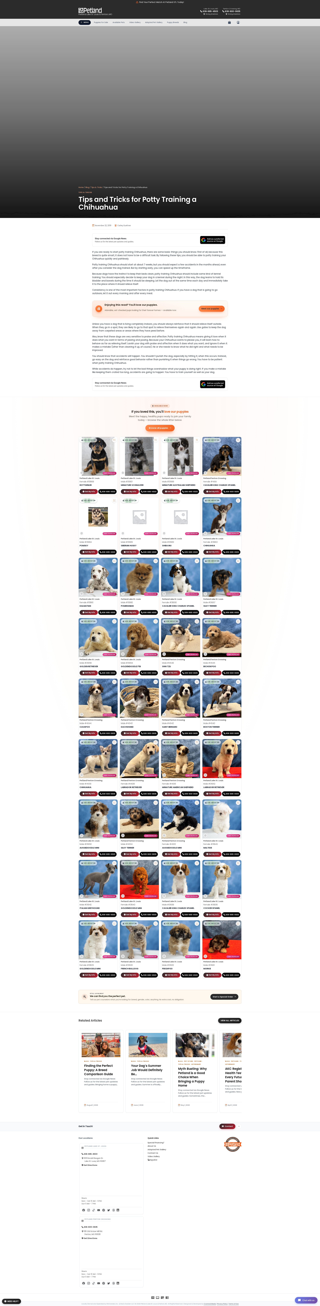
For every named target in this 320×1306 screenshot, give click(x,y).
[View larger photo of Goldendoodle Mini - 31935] (114, 923)
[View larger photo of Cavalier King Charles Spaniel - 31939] (197, 863)
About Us (152, 1146)
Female (87, 481)
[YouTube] (99, 1210)
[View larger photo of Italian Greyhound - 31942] (114, 863)
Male (127, 481)
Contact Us (153, 1153)
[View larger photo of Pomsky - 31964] (114, 500)
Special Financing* (156, 1142)
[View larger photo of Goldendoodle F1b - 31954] (155, 621)
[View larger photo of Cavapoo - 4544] (114, 682)
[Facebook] (84, 1210)
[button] (88, 440)
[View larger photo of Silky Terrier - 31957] (238, 561)
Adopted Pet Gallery (153, 22)
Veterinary (196, 1064)
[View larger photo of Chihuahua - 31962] (238, 500)
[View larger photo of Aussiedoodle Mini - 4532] (197, 802)
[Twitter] (109, 1210)
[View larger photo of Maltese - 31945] (238, 802)
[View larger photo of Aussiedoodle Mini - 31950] (114, 802)
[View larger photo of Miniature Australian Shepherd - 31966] (197, 440)
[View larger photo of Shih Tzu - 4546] (197, 621)
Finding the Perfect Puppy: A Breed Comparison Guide (98, 1070)
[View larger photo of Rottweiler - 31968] (114, 440)
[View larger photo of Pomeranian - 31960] (155, 561)
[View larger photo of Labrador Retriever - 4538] (155, 742)
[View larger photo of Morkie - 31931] (238, 923)
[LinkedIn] (118, 1210)
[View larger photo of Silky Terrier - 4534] (155, 802)
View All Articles (230, 1020)
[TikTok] (94, 1210)
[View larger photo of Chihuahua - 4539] (114, 742)
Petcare (198, 1061)
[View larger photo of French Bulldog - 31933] (155, 923)
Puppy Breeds (173, 22)
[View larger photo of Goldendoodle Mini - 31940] (155, 863)
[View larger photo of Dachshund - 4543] (155, 682)
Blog (185, 22)
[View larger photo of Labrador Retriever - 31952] (238, 742)
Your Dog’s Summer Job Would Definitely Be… (146, 1070)
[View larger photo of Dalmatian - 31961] (114, 561)
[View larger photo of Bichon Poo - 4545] (238, 621)
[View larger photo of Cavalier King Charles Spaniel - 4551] (238, 440)
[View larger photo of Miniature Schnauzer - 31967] (155, 440)
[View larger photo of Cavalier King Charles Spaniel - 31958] (197, 561)
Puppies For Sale (101, 22)
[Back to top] (239, 1126)
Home (81, 187)
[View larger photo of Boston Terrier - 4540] (238, 682)
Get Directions (90, 1165)
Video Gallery (135, 22)
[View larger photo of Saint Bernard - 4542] (197, 682)
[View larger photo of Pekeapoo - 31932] (197, 923)
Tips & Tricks (96, 187)
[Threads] (114, 1210)
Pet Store (188, 1061)
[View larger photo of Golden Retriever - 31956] (114, 621)
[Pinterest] (104, 1210)
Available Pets (119, 22)
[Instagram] (89, 1210)
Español (153, 1160)
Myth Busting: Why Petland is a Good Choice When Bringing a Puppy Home (192, 1077)
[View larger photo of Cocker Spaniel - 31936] (238, 863)
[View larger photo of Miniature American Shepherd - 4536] (197, 742)
